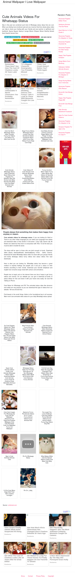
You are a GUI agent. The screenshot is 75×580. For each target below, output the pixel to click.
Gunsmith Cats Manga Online (65, 93)
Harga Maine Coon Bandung (64, 62)
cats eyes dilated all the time (30, 37)
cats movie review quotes (41, 43)
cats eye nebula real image (28, 46)
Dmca (23, 576)
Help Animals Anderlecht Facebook (65, 110)
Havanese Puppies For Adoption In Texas (65, 37)
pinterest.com (12, 505)
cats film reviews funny (36, 40)
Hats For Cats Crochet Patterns (65, 116)
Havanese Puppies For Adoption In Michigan (64, 75)
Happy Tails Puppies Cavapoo (65, 56)
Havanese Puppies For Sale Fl (64, 134)
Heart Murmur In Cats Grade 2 (65, 31)
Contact (30, 576)
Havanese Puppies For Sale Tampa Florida (64, 50)
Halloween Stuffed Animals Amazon (64, 68)
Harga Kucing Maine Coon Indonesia (65, 82)
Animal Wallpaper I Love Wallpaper (24, 1)
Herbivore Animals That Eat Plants (64, 25)
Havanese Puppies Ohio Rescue (64, 87)
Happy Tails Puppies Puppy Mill (65, 99)
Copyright (51, 576)
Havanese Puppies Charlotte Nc (64, 43)
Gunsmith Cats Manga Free (65, 105)
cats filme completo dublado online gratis (19, 43)
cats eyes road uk (46, 37)
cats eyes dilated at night (12, 37)
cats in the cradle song (20, 40)
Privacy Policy (40, 576)
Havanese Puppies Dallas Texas (64, 20)
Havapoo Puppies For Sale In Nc (65, 128)
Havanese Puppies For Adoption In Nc (64, 122)
